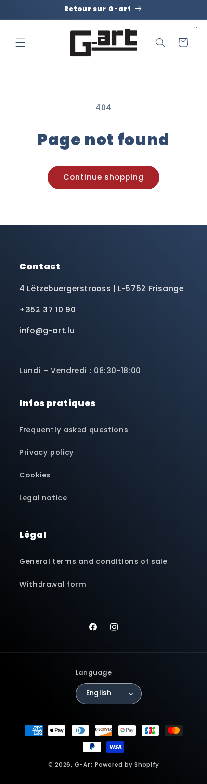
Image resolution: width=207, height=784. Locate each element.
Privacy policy (46, 452)
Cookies (35, 475)
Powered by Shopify (127, 765)
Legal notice (43, 498)
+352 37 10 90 (47, 309)
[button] (20, 42)
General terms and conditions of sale (93, 561)
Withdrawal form (52, 584)
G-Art (84, 765)
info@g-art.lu (47, 330)
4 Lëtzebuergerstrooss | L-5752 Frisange (101, 288)
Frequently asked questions (73, 429)
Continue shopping (103, 176)
